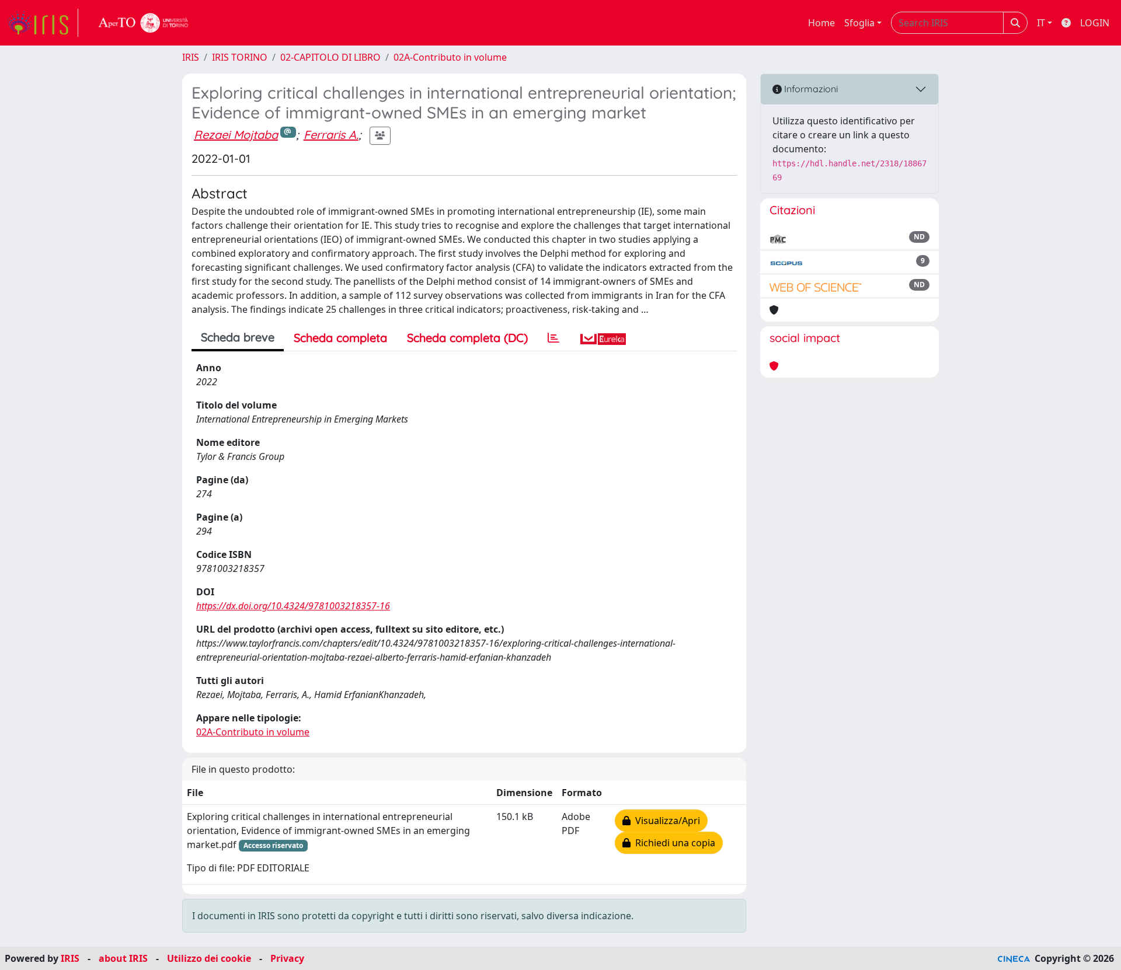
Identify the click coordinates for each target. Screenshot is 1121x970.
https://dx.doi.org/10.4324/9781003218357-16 (293, 605)
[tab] (553, 338)
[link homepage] (42, 23)
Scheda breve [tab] (237, 337)
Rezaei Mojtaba (236, 134)
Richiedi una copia (673, 842)
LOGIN (1094, 22)
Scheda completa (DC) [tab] (467, 337)
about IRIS (123, 958)
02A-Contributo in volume (450, 57)
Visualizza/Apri (665, 820)
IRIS (190, 57)
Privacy (287, 958)
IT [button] (1041, 22)
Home (821, 22)
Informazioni (810, 89)
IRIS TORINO (239, 57)
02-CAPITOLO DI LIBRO (330, 57)
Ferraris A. (331, 134)
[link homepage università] (144, 23)
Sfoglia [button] (859, 22)
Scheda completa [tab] (340, 337)
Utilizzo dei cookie (209, 958)
